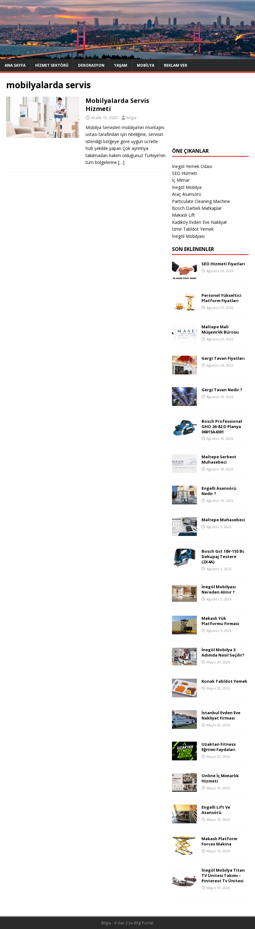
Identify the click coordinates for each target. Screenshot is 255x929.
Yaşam (120, 65)
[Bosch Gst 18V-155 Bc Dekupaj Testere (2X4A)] (184, 564)
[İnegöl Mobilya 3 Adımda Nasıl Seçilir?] (184, 662)
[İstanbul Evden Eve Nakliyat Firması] (184, 725)
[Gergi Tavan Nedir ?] (184, 402)
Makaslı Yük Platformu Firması (220, 620)
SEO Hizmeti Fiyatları (223, 264)
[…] (121, 162)
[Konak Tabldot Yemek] (184, 694)
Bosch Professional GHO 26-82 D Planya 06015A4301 (222, 426)
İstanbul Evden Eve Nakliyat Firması (221, 715)
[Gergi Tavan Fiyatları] (184, 370)
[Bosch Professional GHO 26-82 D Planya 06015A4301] (184, 433)
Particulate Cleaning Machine (201, 201)
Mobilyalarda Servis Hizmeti (117, 104)
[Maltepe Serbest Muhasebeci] (184, 469)
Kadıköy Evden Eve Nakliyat (199, 222)
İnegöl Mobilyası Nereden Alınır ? (219, 589)
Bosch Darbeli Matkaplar (197, 208)
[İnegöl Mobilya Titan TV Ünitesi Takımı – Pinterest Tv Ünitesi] (184, 883)
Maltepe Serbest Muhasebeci (219, 459)
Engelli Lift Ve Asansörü (216, 809)
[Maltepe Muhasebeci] (184, 532)
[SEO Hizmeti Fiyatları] (184, 276)
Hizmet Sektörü (51, 65)
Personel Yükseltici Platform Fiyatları (221, 297)
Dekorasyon (91, 65)
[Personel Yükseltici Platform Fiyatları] (184, 307)
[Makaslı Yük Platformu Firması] (184, 631)
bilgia (132, 117)
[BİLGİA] (127, 55)
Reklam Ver (175, 65)
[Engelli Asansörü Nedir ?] (184, 501)
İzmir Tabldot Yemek (193, 229)
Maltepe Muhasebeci (223, 519)
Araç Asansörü (186, 194)
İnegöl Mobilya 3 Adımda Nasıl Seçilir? (223, 652)
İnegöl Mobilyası (188, 236)
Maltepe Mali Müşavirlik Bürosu (220, 329)
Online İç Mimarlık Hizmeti (220, 778)
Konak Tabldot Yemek (224, 681)
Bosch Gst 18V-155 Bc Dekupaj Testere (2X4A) (223, 556)
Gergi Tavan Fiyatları (223, 358)
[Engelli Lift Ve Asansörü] (184, 820)
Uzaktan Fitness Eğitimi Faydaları (219, 746)
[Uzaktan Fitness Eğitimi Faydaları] (184, 757)
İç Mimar (181, 180)
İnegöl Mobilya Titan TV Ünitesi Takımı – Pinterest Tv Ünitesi (223, 875)
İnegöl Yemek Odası (192, 166)
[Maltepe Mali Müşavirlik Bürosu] (184, 339)
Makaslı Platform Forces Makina (219, 841)
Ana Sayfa (15, 65)
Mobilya (145, 65)
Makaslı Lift (183, 215)
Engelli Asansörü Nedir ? (219, 490)
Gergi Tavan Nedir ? (222, 389)
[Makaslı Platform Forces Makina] (184, 851)
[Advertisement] (210, 110)
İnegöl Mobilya (187, 187)
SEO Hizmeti (184, 173)
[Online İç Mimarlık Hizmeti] (184, 788)
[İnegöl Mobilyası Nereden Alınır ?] (184, 599)
